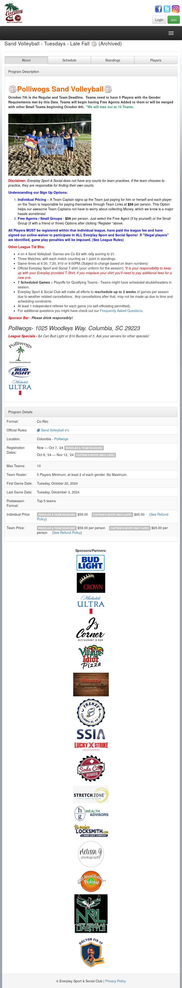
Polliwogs (61, 438)
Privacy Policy (115, 981)
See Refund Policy (67, 532)
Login (159, 19)
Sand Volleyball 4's (54, 430)
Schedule (69, 60)
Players (155, 60)
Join (174, 19)
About (26, 60)
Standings (112, 60)
